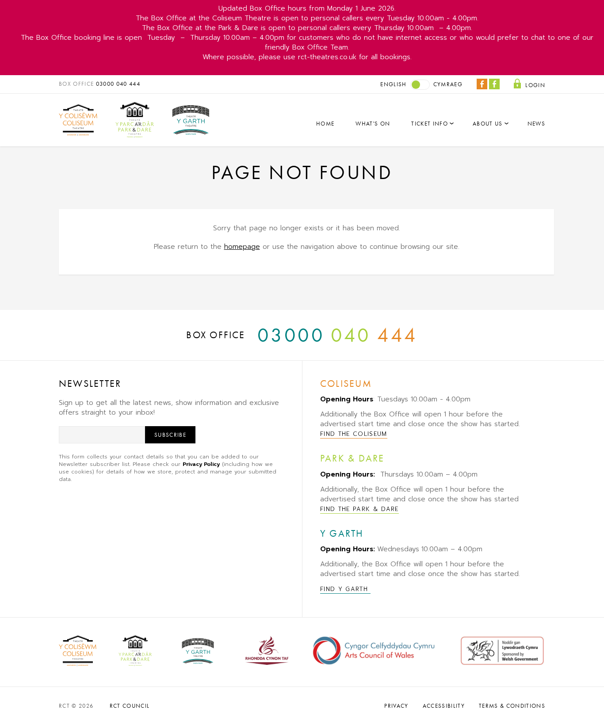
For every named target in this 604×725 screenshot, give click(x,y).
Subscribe (170, 435)
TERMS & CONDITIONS (512, 706)
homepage (242, 247)
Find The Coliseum (353, 434)
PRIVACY (396, 706)
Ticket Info (429, 123)
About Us (488, 123)
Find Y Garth (345, 589)
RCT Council (130, 706)
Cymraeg (448, 84)
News (536, 123)
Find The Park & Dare (359, 509)
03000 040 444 (118, 84)
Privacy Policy (201, 464)
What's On (373, 123)
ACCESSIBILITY (444, 706)
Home (325, 123)
